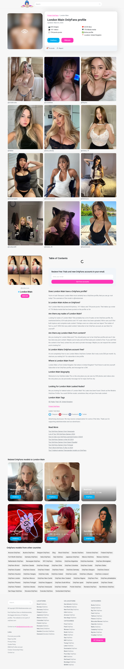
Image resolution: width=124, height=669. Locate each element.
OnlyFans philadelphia (108, 578)
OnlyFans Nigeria (79, 578)
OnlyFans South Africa (62, 582)
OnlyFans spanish (92, 582)
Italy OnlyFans (58, 557)
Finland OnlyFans (106, 553)
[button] (54, 414)
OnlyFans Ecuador (14, 570)
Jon (48, 489)
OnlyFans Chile (57, 565)
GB (49, 402)
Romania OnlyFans (90, 587)
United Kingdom (67, 402)
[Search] (99, 4)
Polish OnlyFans (52, 15)
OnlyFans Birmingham (103, 561)
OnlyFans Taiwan (106, 582)
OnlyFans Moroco (29, 578)
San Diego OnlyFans (15, 591)
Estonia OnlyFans (92, 553)
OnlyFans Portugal (29, 582)
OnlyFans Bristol (13, 565)
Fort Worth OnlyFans (15, 557)
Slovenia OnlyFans (31, 591)
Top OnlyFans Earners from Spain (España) (63, 442)
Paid (57, 402)
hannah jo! (51, 531)
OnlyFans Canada (28, 565)
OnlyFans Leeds (71, 574)
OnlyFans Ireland (57, 574)
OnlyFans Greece (103, 570)
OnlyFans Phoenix (14, 582)
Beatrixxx (88, 489)
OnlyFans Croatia (86, 565)
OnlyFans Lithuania (86, 574)
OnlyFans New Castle (45, 578)
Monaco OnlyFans (103, 557)
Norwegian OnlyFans (33, 561)
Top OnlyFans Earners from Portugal (61, 445)
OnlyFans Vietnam (61, 587)
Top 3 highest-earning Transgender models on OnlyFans (67, 450)
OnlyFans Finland (43, 570)
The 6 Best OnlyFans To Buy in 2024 (61, 448)
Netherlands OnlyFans (15, 561)
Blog (54, 553)
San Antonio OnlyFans (106, 587)
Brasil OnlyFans (63, 553)
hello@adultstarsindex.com (24, 626)
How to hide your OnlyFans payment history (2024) (66, 437)
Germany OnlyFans (31, 557)
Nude (53, 402)
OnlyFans (58, 561)
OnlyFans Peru (93, 578)
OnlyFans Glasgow (88, 570)
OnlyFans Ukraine (29, 587)
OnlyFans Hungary (30, 574)
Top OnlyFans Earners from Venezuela (61, 431)
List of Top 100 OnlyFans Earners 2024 (62, 434)
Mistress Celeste (17, 489)
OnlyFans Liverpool (101, 574)
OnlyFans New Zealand (63, 578)
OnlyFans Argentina (71, 561)
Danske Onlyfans (77, 553)
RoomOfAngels (16, 531)
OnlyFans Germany (72, 570)
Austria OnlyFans (28, 553)
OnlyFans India (44, 574)
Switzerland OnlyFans (63, 591)
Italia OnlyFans (45, 557)
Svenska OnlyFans (46, 591)
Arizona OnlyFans (14, 553)
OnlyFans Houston (14, 574)
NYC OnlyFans (48, 561)
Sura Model (88, 531)
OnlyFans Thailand (14, 587)
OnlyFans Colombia (71, 565)
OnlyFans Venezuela (45, 587)
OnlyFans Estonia (29, 570)
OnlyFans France (58, 570)
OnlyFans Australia (87, 561)
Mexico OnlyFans (88, 557)
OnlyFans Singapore (45, 582)
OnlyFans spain (78, 582)
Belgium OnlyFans (43, 553)
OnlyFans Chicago (43, 565)
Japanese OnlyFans (72, 557)
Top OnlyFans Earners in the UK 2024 (61, 440)
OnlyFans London (14, 578)
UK (60, 402)
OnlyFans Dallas (100, 565)
